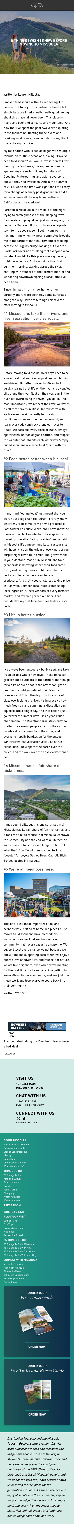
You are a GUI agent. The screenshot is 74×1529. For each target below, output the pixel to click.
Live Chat (37, 1105)
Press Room (12, 1205)
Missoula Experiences (15, 1264)
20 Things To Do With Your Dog (20, 1255)
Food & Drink (10, 1189)
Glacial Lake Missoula (15, 1151)
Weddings (9, 1231)
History (7, 1155)
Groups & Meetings (14, 1228)
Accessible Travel (13, 1235)
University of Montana (15, 1162)
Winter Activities (12, 1200)
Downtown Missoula (14, 1148)
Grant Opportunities (14, 1278)
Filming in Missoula (14, 1267)
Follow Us (10, 1053)
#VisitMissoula (27, 1122)
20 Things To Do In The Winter (20, 1251)
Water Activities (12, 1196)
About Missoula (15, 1140)
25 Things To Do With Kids (18, 1247)
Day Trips (9, 1224)
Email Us (22, 1105)
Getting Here (10, 1220)
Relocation (9, 1158)
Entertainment (11, 1182)
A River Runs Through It (17, 1144)
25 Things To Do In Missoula (19, 1244)
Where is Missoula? (14, 1166)
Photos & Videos (12, 1271)
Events (7, 1186)
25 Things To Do (12, 1175)
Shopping (9, 1193)
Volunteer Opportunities (16, 1274)
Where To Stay (14, 1212)
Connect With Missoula (20, 1260)
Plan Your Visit (15, 1216)
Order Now (37, 1346)
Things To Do (13, 1171)
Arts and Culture (13, 1178)
